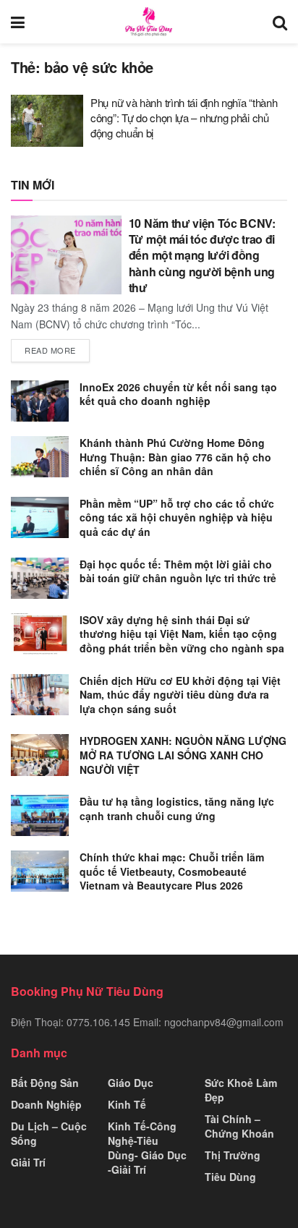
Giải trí (28, 1162)
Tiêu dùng (230, 1176)
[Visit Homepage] (148, 21)
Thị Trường (232, 1155)
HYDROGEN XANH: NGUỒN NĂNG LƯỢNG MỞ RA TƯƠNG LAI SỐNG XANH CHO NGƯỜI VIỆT (183, 754)
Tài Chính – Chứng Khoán (239, 1126)
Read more (57, 350)
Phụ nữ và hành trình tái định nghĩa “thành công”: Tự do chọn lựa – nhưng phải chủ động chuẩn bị (183, 117)
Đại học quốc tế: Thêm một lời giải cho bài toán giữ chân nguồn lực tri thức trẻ (178, 571)
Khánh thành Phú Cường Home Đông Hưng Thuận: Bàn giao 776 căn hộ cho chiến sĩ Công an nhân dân (175, 456)
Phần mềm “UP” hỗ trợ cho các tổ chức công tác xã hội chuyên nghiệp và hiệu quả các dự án (177, 517)
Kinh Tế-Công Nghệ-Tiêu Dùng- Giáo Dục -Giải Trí (147, 1148)
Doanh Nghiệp (46, 1104)
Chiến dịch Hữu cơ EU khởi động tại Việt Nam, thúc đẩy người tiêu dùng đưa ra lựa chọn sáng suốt (180, 694)
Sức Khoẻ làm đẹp (241, 1089)
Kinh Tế (127, 1104)
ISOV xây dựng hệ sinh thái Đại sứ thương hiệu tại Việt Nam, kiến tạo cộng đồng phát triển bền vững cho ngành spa (182, 634)
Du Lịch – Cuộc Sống (49, 1133)
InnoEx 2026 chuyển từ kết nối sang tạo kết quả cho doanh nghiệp (178, 394)
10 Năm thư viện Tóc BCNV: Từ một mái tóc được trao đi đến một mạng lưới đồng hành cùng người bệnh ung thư (202, 256)
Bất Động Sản (45, 1082)
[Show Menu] (18, 21)
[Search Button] (280, 21)
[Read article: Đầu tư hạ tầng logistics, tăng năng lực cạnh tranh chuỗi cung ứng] (40, 815)
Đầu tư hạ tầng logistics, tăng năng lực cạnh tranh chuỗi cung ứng (177, 808)
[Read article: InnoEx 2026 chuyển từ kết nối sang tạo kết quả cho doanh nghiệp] (40, 401)
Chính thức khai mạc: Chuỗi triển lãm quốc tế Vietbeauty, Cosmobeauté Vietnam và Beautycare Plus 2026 (172, 871)
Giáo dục (130, 1082)
